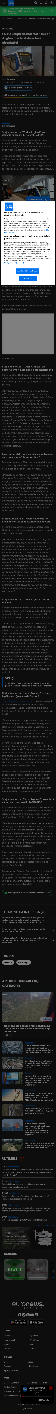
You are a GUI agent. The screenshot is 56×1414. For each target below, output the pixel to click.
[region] (28, 243)
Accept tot (28, 278)
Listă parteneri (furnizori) (14, 263)
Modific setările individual (27, 271)
